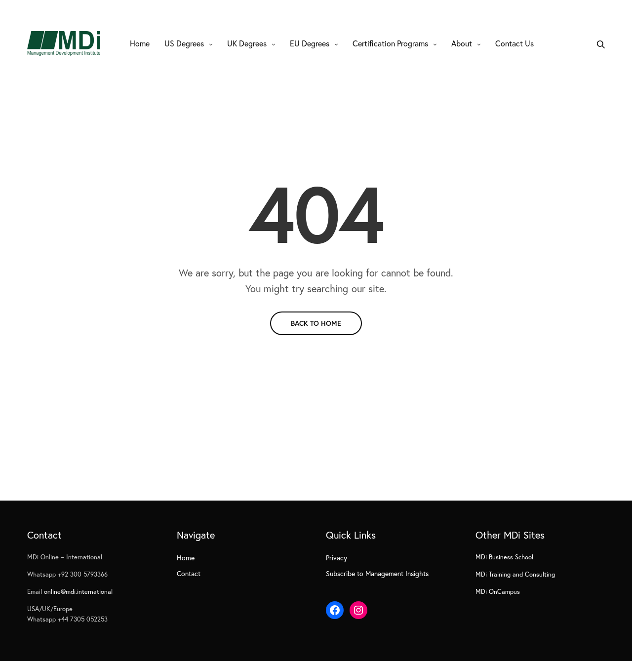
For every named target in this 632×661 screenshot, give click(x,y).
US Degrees (184, 43)
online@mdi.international (78, 591)
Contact (188, 573)
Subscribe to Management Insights (377, 573)
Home (140, 43)
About (461, 43)
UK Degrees (247, 43)
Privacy (336, 557)
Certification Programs (390, 43)
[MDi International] (63, 43)
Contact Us (514, 43)
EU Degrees (309, 43)
